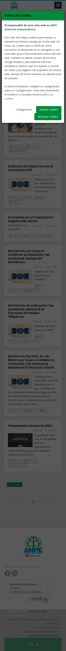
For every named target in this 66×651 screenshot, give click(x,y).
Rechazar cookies (48, 116)
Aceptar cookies (49, 109)
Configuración (24, 109)
